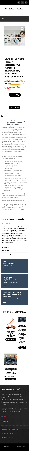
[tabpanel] (14, 235)
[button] (2, 19)
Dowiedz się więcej (10, 339)
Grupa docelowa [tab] (6, 223)
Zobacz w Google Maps (8, 434)
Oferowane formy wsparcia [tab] (9, 254)
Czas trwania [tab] (5, 250)
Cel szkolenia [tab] (5, 247)
